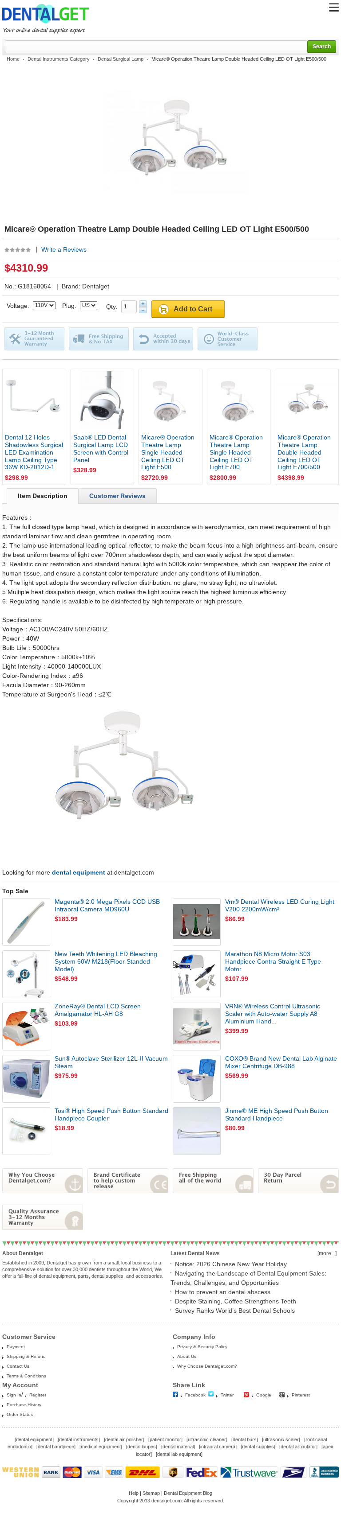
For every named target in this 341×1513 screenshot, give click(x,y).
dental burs (245, 1439)
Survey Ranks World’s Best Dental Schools (235, 1310)
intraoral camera (217, 1446)
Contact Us (18, 1366)
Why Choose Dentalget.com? (207, 1366)
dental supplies (258, 1446)
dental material (178, 1446)
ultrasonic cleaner (207, 1439)
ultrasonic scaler (281, 1439)
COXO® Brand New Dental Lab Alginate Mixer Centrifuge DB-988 (281, 1062)
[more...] (327, 1253)
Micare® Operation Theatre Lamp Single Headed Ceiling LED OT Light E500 (167, 452)
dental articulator (298, 1446)
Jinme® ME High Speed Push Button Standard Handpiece (276, 1114)
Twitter (227, 1394)
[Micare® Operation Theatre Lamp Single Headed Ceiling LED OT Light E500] (170, 400)
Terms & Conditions (26, 1375)
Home (13, 59)
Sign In (14, 1394)
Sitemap (151, 1493)
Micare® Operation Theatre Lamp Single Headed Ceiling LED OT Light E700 (236, 452)
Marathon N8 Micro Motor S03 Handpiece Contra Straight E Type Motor (273, 961)
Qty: (113, 306)
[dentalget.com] (45, 24)
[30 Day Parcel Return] (298, 1190)
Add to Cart (193, 309)
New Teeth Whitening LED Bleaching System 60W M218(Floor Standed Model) (106, 961)
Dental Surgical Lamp (120, 59)
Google (263, 1394)
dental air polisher (124, 1439)
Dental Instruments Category (59, 59)
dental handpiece (56, 1446)
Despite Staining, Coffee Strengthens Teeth (235, 1301)
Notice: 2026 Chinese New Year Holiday (231, 1264)
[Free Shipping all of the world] (213, 1190)
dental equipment (34, 1439)
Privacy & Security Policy (202, 1346)
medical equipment (101, 1446)
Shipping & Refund (26, 1356)
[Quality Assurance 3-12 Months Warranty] (42, 1227)
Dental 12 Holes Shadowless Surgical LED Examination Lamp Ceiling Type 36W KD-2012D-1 (34, 452)
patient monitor (165, 1439)
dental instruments (79, 1439)
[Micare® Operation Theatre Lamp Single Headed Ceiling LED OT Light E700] (239, 400)
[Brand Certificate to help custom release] (127, 1190)
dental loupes (141, 1446)
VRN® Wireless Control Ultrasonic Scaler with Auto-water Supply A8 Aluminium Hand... (272, 1014)
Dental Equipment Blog (188, 1493)
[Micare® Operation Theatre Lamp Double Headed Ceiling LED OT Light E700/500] (307, 400)
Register (37, 1394)
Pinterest (301, 1394)
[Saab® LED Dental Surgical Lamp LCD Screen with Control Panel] (102, 400)
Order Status (20, 1414)
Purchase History (24, 1404)
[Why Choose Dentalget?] (42, 1190)
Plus (143, 303)
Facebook (195, 1394)
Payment (16, 1346)
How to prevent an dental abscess (222, 1291)
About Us (186, 1356)
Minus (143, 310)
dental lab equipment (179, 1454)
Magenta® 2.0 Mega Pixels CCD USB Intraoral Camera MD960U (107, 905)
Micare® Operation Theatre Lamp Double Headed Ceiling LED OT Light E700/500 (304, 452)
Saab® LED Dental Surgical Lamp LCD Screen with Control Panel (100, 448)
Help (134, 1493)
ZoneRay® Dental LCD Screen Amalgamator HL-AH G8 (98, 1010)
